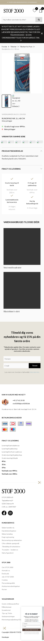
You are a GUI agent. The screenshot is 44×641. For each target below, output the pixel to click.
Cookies (5, 580)
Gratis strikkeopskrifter (10, 604)
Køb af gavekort (8, 553)
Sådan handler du (8, 528)
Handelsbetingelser (9, 531)
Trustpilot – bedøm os (10, 550)
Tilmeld (34, 366)
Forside (4, 47)
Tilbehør (13, 47)
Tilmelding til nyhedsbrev (11, 547)
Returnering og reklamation (12, 540)
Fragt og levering (8, 537)
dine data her (34, 372)
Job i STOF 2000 (8, 577)
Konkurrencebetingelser (11, 586)
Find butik (5, 574)
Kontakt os (6, 570)
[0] (40, 10)
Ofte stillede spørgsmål (10, 543)
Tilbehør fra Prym (26, 47)
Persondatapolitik (8, 583)
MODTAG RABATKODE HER (14, 629)
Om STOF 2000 (7, 567)
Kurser (4, 589)
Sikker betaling (7, 534)
